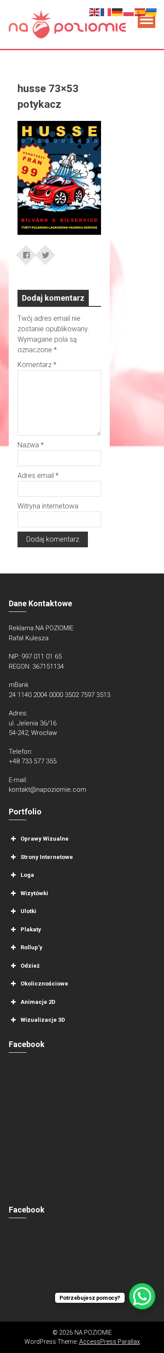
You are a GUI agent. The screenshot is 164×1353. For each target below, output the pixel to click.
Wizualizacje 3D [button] (43, 1019)
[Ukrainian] (151, 11)
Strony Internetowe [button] (47, 856)
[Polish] (129, 11)
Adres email (38, 475)
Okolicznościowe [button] (44, 983)
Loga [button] (27, 875)
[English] (95, 11)
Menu (146, 19)
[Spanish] (140, 11)
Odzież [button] (30, 965)
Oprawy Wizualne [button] (45, 838)
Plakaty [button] (31, 929)
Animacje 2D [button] (38, 1001)
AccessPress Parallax (109, 1341)
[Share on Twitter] (45, 252)
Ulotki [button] (28, 911)
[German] (117, 11)
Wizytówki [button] (34, 892)
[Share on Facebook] (26, 252)
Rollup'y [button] (31, 947)
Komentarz (36, 365)
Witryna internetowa (47, 506)
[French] (106, 11)
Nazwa (30, 445)
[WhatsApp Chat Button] (142, 1296)
